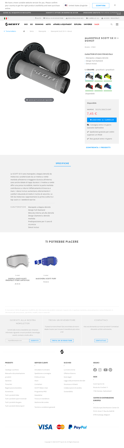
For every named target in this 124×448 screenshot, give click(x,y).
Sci (31, 24)
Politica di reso (40, 377)
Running (39, 24)
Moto (48, 24)
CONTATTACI (101, 341)
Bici (26, 24)
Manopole (42, 31)
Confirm (101, 5)
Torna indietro (11, 31)
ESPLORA (77, 24)
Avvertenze (9, 391)
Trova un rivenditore (62, 341)
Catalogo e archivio (12, 370)
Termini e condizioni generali (45, 407)
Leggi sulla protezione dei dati (74, 381)
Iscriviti (35, 341)
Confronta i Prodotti (98, 147)
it (8, 18)
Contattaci (38, 384)
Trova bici (8, 384)
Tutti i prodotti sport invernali (15, 399)
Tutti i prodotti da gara (13, 402)
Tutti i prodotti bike (12, 395)
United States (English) (77, 5)
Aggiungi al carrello (103, 120)
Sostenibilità (68, 391)
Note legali (67, 377)
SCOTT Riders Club (41, 388)
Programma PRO (41, 391)
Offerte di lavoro (70, 373)
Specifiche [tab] (62, 163)
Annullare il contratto (42, 370)
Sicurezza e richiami (71, 384)
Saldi (96, 24)
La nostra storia (69, 370)
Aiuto (36, 381)
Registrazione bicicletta (13, 388)
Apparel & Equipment (62, 24)
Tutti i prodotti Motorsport (14, 406)
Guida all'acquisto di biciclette (17, 13)
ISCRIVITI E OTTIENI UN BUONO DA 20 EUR (62, 13)
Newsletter (38, 395)
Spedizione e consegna (43, 373)
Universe (88, 24)
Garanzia (8, 381)
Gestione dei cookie (42, 402)
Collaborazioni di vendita (73, 388)
